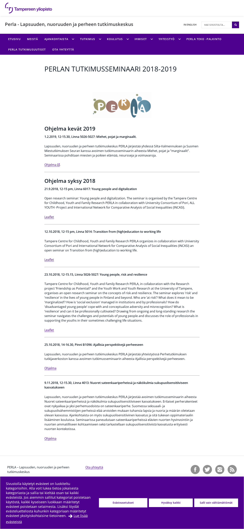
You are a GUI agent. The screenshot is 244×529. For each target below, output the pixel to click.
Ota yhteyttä (94, 467)
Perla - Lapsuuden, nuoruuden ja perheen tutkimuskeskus (69, 24)
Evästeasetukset (123, 502)
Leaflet (49, 217)
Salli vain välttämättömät (216, 502)
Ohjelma (50, 165)
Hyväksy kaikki (171, 502)
